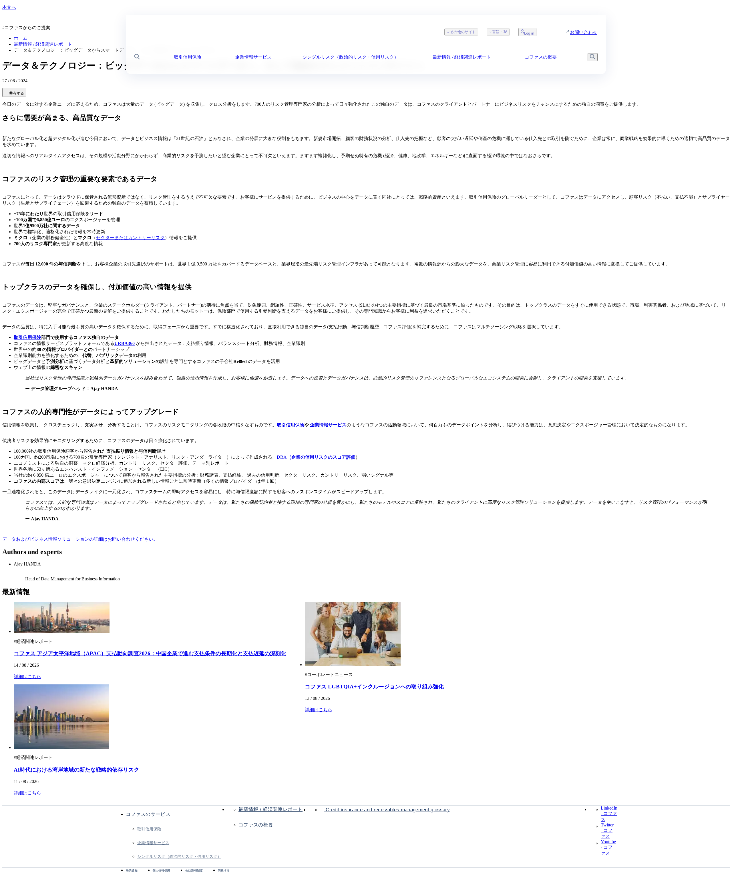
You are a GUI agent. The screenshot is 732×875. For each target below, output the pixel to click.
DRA (316, 457)
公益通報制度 (194, 870)
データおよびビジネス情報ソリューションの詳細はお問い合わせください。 (80, 539)
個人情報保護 (161, 870)
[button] (137, 57)
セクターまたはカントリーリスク (130, 237)
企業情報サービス (153, 842)
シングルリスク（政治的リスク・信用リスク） (179, 856)
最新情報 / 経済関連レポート (270, 809)
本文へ (9, 7)
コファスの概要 (255, 825)
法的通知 (132, 870)
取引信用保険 (149, 829)
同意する (224, 870)
